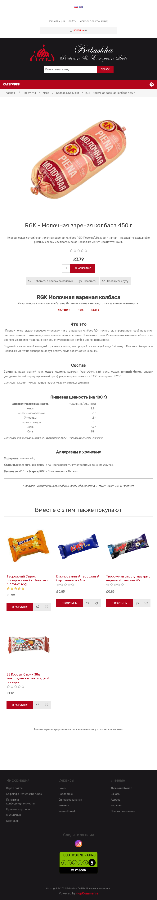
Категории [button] (11, 84)
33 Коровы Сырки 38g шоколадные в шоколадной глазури (28, 678)
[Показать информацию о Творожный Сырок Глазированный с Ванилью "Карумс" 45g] (29, 546)
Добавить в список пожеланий (53, 281)
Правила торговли (18, 809)
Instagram (78, 843)
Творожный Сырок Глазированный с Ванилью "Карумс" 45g (27, 580)
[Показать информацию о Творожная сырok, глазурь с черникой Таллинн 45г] (128, 546)
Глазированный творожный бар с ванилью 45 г (77, 578)
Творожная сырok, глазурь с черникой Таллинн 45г (128, 578)
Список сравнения (70, 799)
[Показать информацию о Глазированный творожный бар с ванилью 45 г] (78, 546)
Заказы (115, 794)
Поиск (105, 69)
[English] (81, 7)
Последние (66, 794)
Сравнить (90, 281)
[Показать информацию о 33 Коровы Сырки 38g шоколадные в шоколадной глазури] (29, 644)
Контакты (12, 820)
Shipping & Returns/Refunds (24, 794)
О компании (13, 815)
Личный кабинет (121, 788)
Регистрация (57, 21)
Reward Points (68, 811)
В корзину (83, 268)
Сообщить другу (117, 281)
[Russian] (76, 7)
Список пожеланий (123, 811)
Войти (72, 21)
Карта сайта (14, 788)
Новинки (64, 805)
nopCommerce (87, 893)
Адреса (115, 799)
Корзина (116, 805)
